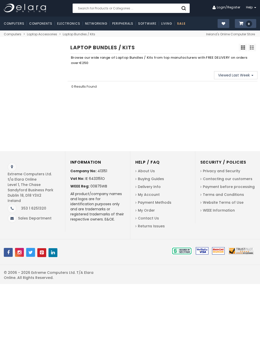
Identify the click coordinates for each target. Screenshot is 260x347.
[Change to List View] (252, 47)
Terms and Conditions (223, 194)
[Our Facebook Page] (8, 252)
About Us (146, 171)
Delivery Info (149, 186)
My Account (149, 194)
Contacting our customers (227, 178)
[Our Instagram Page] (19, 252)
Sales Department (35, 218)
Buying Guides (151, 178)
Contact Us (148, 218)
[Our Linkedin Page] (52, 252)
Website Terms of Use (223, 202)
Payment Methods (154, 202)
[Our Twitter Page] (30, 252)
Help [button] (250, 7)
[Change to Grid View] (243, 47)
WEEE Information (219, 210)
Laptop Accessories (42, 34)
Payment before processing (229, 186)
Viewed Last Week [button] (234, 75)
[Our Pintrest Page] (41, 252)
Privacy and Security (221, 171)
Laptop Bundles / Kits (79, 34)
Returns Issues (151, 226)
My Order (146, 210)
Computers (12, 34)
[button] (245, 24)
